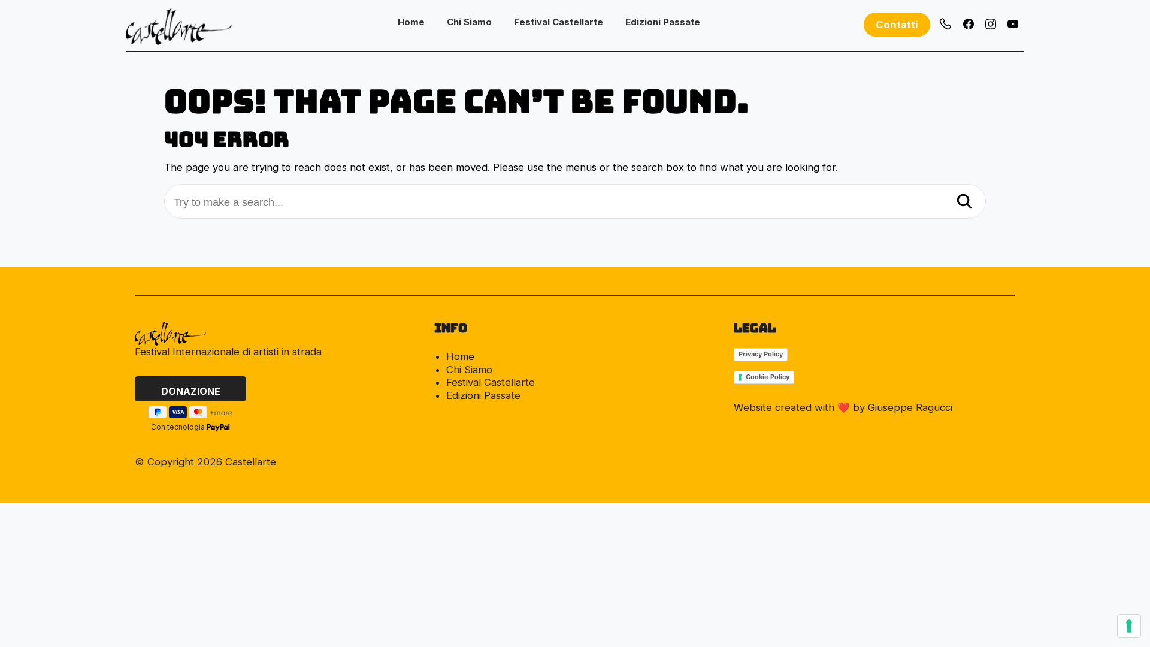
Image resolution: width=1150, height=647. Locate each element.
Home (411, 22)
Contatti (897, 25)
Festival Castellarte (558, 22)
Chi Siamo (469, 22)
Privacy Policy (761, 354)
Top (1006, 462)
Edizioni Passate (662, 22)
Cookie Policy (767, 377)
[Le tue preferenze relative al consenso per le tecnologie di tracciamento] (1129, 626)
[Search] (964, 202)
